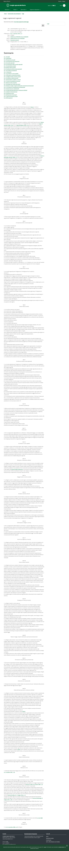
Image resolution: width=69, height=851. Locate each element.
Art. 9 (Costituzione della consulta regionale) (13, 69)
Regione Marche (7, 1)
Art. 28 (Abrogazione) (8, 98)
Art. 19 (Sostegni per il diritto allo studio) (12, 84)
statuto (23, 711)
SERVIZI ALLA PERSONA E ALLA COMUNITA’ (19, 37)
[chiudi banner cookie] (67, 846)
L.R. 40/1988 (40, 818)
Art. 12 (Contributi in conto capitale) (11, 73)
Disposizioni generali (14, 40)
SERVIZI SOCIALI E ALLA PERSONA (17, 38)
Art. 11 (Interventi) (7, 72)
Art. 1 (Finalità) (7, 57)
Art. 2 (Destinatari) (7, 58)
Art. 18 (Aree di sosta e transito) (10, 82)
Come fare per (48, 840)
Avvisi (47, 836)
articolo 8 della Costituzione (17, 469)
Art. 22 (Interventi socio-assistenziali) (11, 88)
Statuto (32, 107)
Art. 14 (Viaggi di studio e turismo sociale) (12, 76)
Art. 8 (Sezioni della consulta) (10, 67)
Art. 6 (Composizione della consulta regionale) (13, 64)
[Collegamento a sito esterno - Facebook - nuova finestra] (52, 5)
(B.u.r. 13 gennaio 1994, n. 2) (16, 33)
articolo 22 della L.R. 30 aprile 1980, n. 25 (34, 784)
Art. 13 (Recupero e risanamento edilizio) (12, 75)
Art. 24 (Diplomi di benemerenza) (10, 92)
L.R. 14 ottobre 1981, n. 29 (9, 772)
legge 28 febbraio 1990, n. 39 (22, 125)
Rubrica (59, 1)
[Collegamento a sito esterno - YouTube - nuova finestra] (53, 5)
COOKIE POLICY (61, 847)
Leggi (48, 23)
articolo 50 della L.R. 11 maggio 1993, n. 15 (16, 795)
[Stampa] (43, 25)
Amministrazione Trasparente (30, 834)
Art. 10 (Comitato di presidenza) (10, 70)
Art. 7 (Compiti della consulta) (10, 66)
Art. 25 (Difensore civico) (9, 93)
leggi (23, 13)
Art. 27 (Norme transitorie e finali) (11, 96)
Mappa (63, 1)
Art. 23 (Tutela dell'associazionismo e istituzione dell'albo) (15, 90)
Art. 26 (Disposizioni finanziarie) (10, 95)
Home (5, 13)
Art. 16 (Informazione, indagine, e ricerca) (12, 79)
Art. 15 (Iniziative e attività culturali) (11, 78)
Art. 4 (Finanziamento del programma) (11, 61)
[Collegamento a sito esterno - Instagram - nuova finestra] (55, 5)
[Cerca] (64, 5)
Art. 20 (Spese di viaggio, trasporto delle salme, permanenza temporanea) (19, 85)
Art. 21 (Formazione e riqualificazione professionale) (14, 87)
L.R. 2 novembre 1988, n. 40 (12, 827)
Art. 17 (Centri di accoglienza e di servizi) (12, 81)
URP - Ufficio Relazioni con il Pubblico (53, 841)
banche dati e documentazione (14, 13)
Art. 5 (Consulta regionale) (9, 63)
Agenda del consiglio (50, 838)
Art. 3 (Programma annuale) (9, 60)
